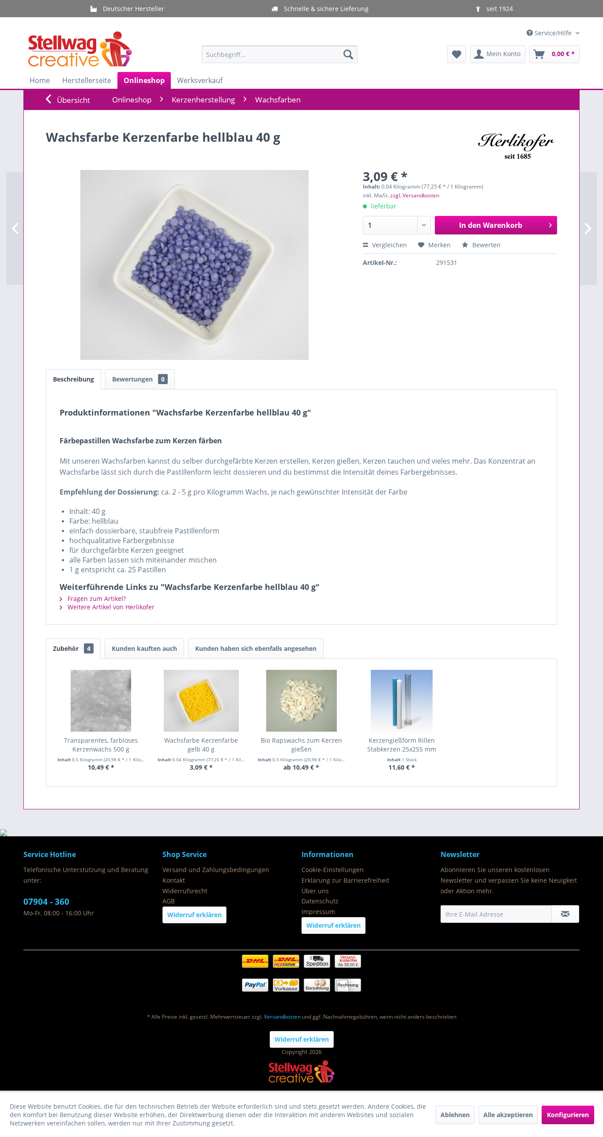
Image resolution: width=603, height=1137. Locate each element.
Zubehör (71, 648)
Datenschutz (320, 901)
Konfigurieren (568, 1115)
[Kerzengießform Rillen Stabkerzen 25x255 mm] (401, 701)
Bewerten (486, 245)
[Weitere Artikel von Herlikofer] (515, 145)
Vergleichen (388, 245)
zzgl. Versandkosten (414, 195)
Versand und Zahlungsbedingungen (215, 869)
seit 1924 (499, 8)
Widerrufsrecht (184, 891)
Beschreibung (73, 379)
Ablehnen (455, 1115)
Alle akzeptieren (508, 1115)
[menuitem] (280, 54)
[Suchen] (348, 54)
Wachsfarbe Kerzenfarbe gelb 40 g (201, 744)
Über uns (315, 891)
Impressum (318, 911)
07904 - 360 (46, 901)
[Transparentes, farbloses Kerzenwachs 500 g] (100, 701)
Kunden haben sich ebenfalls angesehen (256, 648)
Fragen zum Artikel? (96, 598)
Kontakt (173, 880)
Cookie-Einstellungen (333, 869)
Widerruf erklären (194, 914)
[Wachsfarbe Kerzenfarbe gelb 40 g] (201, 701)
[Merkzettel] (456, 54)
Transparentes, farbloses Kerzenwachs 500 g (101, 744)
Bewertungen (138, 379)
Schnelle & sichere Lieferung (325, 8)
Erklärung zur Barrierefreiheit (345, 880)
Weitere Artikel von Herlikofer (110, 607)
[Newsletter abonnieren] (565, 914)
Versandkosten (282, 1016)
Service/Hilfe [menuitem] (553, 33)
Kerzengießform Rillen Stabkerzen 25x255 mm (401, 744)
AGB (168, 901)
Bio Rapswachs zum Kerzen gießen (301, 744)
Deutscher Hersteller (132, 8)
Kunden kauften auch (144, 648)
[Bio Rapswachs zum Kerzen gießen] (301, 701)
